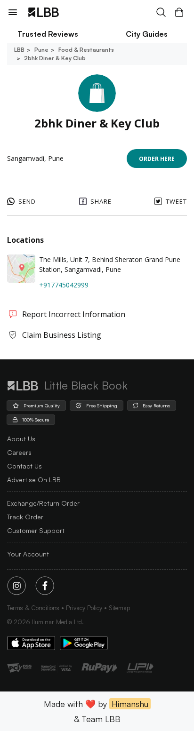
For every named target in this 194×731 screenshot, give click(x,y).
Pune (41, 49)
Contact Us (24, 466)
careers (19, 452)
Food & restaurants (86, 49)
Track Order (25, 517)
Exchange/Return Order (43, 503)
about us (21, 439)
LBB (19, 49)
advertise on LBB (34, 480)
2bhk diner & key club (55, 58)
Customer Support (36, 530)
